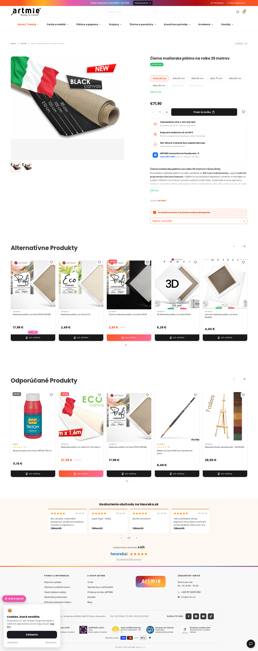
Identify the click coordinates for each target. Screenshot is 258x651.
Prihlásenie (218, 3)
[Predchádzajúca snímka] (16, 284)
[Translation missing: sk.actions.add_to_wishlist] (51, 262)
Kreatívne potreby (176, 24)
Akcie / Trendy (27, 24)
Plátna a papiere (87, 24)
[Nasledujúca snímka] (49, 284)
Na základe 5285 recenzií (129, 559)
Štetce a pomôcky (141, 24)
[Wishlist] (243, 112)
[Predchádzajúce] (121, 538)
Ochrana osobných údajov (57, 602)
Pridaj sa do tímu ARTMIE (100, 592)
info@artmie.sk (188, 597)
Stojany (114, 24)
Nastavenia (50, 642)
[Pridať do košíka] (33, 337)
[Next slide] (244, 246)
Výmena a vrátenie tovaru (57, 587)
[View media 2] (27, 167)
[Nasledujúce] (136, 538)
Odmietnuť (12, 642)
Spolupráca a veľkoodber (100, 587)
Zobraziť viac (155, 92)
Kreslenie (204, 24)
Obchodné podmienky (55, 597)
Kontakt (91, 597)
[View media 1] (16, 167)
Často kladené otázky (55, 592)
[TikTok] (211, 616)
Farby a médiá (56, 24)
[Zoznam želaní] (238, 12)
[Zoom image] (67, 97)
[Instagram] (196, 616)
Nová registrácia (237, 3)
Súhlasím (32, 634)
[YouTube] (203, 616)
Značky (226, 24)
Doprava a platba (52, 582)
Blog (89, 602)
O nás (90, 582)
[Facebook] (189, 616)
